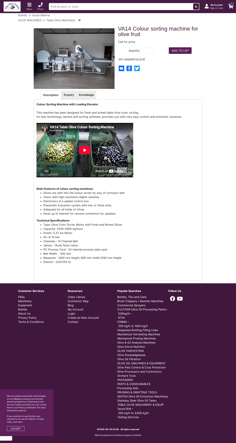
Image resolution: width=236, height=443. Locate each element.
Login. (72, 313)
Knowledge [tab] (86, 95)
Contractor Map (78, 301)
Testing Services (128, 417)
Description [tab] (51, 95)
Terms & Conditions (31, 322)
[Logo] (12, 6)
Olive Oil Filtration (129, 359)
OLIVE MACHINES (29, 20)
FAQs (21, 297)
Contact (73, 322)
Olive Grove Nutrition (131, 346)
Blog (71, 305)
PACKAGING (125, 380)
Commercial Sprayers (131, 305)
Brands (22, 15)
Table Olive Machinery (60, 20)
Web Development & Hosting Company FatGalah (118, 435)
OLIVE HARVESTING (130, 351)
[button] (172, 299)
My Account (75, 309)
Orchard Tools (126, 375)
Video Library (76, 297)
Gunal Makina (41, 15)
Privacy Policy (27, 317)
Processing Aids (127, 388)
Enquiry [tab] (69, 95)
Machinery (25, 301)
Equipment (25, 305)
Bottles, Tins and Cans (132, 297)
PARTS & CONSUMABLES (133, 384)
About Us (24, 313)
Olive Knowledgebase (131, 355)
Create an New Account (83, 317)
